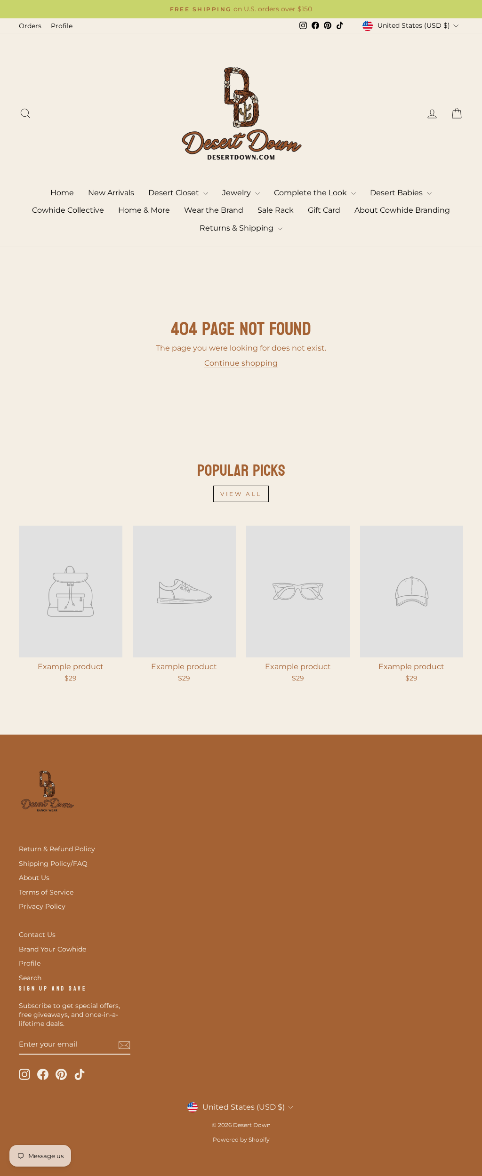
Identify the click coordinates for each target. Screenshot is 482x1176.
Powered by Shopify (241, 1139)
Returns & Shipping (237, 228)
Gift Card (324, 210)
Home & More (144, 210)
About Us (34, 877)
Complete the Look (311, 192)
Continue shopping (241, 363)
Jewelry (237, 192)
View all (241, 493)
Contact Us (37, 934)
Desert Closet (174, 192)
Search (30, 978)
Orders (30, 26)
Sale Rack (275, 210)
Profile (61, 26)
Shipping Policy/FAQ (53, 863)
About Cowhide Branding (402, 210)
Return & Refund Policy (57, 849)
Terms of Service (46, 892)
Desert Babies (397, 192)
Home (62, 192)
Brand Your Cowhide (52, 949)
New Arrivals (111, 192)
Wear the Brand (213, 210)
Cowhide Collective (68, 210)
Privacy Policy (42, 906)
